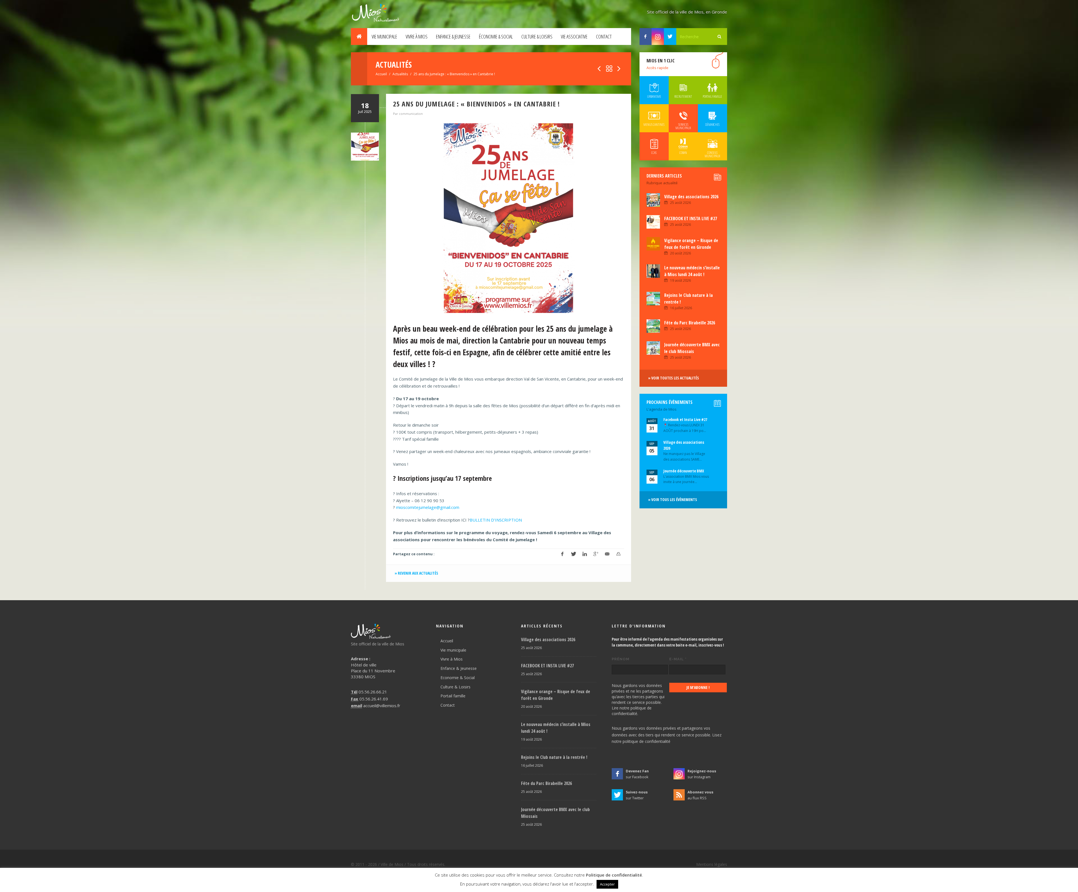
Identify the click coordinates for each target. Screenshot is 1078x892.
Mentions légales (711, 864)
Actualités (400, 74)
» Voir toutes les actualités (673, 378)
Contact (604, 36)
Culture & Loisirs (536, 36)
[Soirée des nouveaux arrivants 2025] (619, 68)
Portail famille (452, 695)
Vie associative (574, 36)
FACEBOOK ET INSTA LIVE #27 (690, 218)
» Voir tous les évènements (672, 499)
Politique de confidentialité (614, 875)
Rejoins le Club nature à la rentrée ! (554, 757)
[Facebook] (646, 36)
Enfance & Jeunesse (453, 36)
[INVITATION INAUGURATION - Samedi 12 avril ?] (599, 68)
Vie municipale (384, 36)
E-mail (678, 659)
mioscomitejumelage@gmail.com (427, 507)
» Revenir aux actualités (416, 573)
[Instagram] (658, 36)
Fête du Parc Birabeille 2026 (689, 323)
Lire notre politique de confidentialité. (632, 710)
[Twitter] (670, 36)
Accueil (381, 74)
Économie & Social (496, 36)
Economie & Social (457, 677)
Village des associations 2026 (691, 197)
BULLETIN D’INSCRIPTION (496, 520)
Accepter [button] (607, 884)
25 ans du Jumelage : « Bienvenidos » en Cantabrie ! (476, 103)
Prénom (620, 659)
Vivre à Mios (417, 36)
